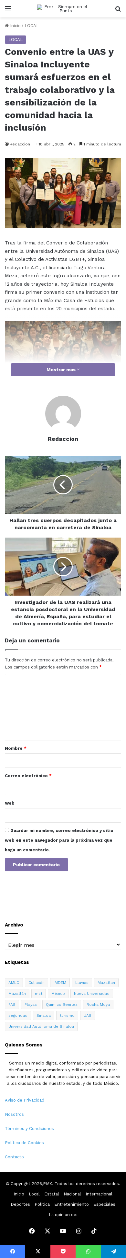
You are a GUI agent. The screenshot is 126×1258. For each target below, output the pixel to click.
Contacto (14, 1156)
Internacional (99, 1194)
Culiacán (36, 982)
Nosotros (14, 1114)
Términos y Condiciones (29, 1128)
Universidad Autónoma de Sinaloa (41, 1026)
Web (10, 803)
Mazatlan (106, 982)
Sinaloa (44, 1015)
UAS (87, 1015)
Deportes (20, 1204)
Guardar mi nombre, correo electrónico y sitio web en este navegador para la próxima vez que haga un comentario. (59, 840)
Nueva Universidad (92, 993)
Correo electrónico (28, 775)
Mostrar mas (62, 369)
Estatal (51, 1194)
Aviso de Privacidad (24, 1100)
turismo (67, 1015)
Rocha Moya (98, 1004)
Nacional (72, 1194)
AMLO (13, 982)
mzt (38, 993)
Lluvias (82, 982)
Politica (42, 1204)
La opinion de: (63, 1214)
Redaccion (20, 144)
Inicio (15, 25)
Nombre (15, 748)
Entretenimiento (71, 1204)
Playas (31, 1004)
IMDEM (60, 982)
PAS (12, 1004)
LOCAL (32, 25)
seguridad (17, 1015)
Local (34, 1194)
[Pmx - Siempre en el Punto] (63, 9)
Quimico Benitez (62, 1004)
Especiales (104, 1204)
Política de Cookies (24, 1142)
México (58, 993)
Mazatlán (17, 993)
